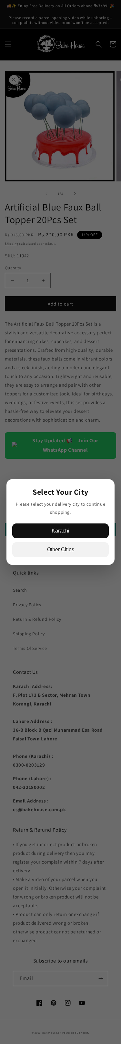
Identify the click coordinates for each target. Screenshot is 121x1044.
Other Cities (60, 549)
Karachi (60, 530)
